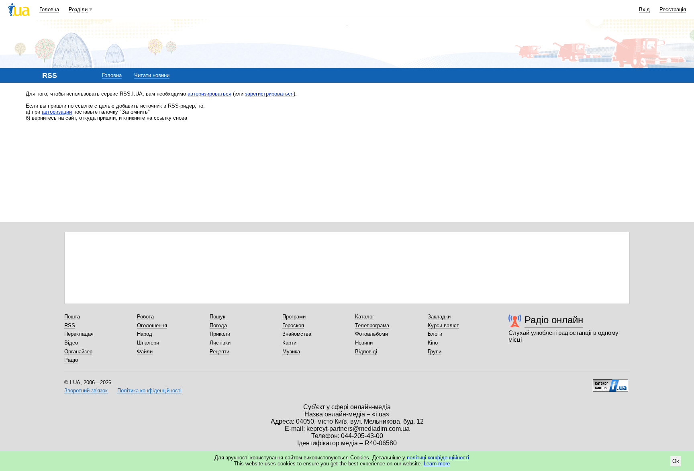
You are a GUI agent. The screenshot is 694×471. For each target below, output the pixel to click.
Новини (364, 343)
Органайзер (78, 352)
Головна (49, 9)
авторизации (57, 112)
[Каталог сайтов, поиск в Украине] (610, 382)
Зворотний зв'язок (86, 390)
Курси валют (443, 325)
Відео (71, 343)
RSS (69, 325)
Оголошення (152, 325)
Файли (145, 352)
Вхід (644, 9)
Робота (145, 317)
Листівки (220, 343)
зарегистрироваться (269, 94)
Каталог (364, 317)
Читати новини (151, 75)
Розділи (78, 9)
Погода (218, 325)
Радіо (71, 360)
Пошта (72, 317)
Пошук (217, 317)
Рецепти (219, 352)
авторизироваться (209, 94)
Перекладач (79, 334)
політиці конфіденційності (438, 458)
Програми (294, 317)
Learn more (437, 464)
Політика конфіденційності (149, 390)
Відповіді (366, 352)
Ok (675, 461)
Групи (434, 352)
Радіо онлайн (554, 319)
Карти (289, 343)
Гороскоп (293, 325)
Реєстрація (672, 9)
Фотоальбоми (371, 334)
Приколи (220, 334)
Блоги (435, 334)
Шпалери (148, 343)
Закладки (439, 317)
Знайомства (296, 334)
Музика (291, 352)
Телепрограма (372, 325)
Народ (144, 334)
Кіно (433, 343)
